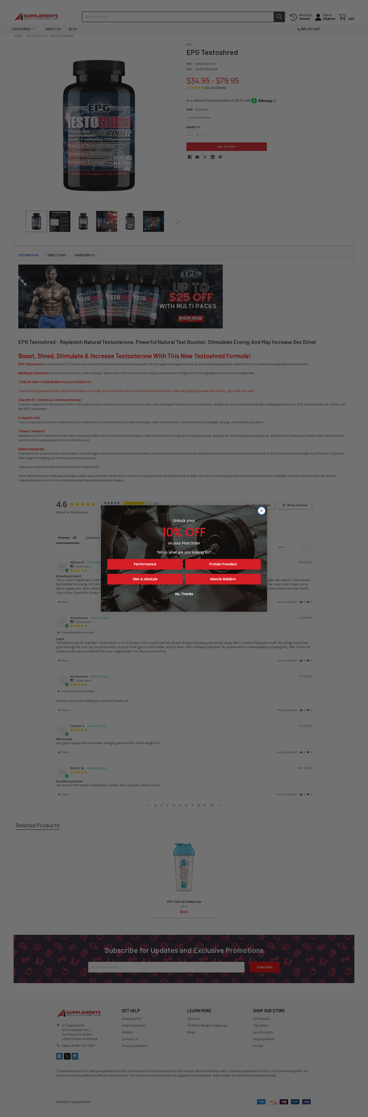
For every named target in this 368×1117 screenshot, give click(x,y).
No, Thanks (184, 593)
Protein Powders (223, 564)
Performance (145, 564)
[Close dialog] (261, 510)
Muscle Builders (223, 579)
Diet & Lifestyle (145, 579)
